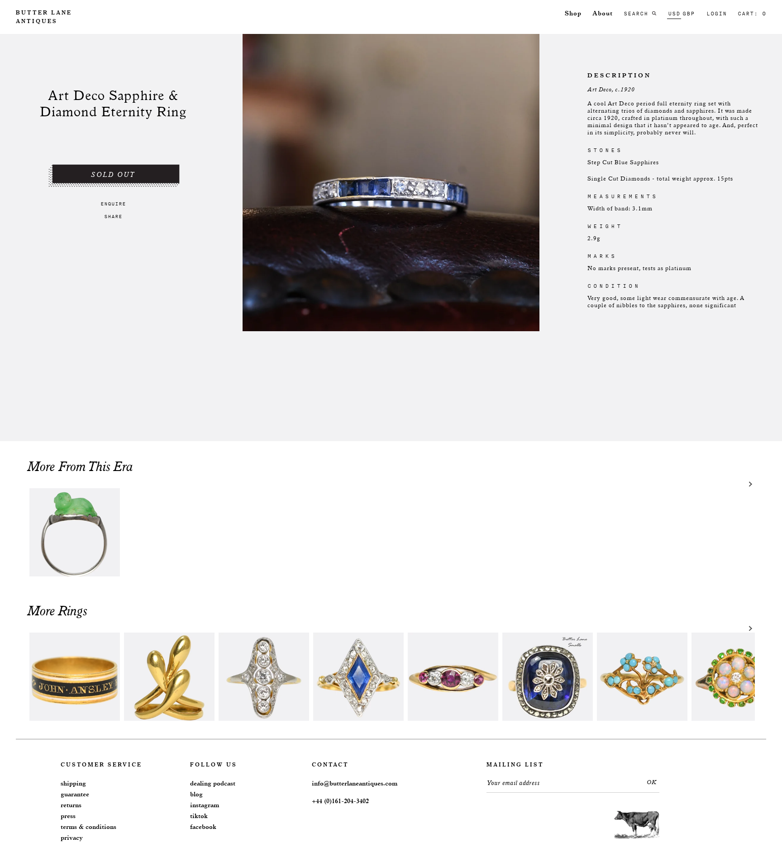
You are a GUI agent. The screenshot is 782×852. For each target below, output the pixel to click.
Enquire (113, 204)
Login (716, 13)
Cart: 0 (752, 13)
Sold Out (113, 174)
